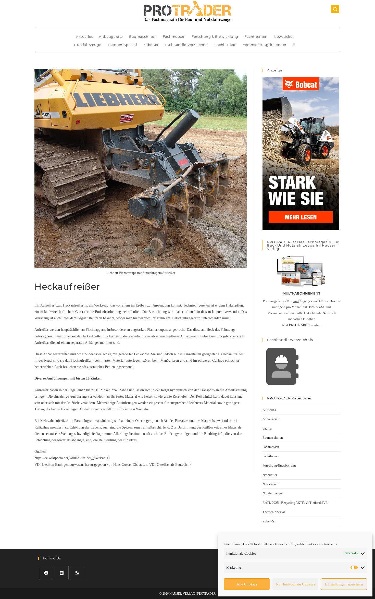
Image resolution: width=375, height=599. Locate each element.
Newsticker (284, 36)
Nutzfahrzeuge (87, 45)
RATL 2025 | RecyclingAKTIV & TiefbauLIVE (295, 503)
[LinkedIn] (62, 573)
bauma (267, 428)
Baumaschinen (143, 36)
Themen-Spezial (122, 45)
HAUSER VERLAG (182, 593)
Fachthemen (256, 36)
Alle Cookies (246, 584)
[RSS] (77, 573)
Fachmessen (174, 36)
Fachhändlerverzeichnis (186, 45)
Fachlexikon (226, 45)
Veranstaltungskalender (264, 45)
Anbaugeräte (111, 36)
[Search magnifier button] (335, 9)
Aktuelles (84, 36)
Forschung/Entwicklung (279, 465)
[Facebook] (46, 573)
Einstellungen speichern (344, 584)
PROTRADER (206, 593)
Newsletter (269, 475)
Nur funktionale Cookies (295, 584)
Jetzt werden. (301, 325)
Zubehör (151, 45)
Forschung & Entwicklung (215, 36)
